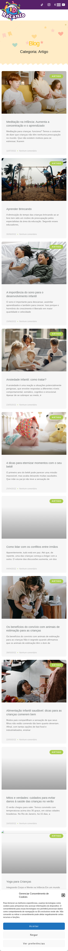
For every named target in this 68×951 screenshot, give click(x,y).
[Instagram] (49, 5)
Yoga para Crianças (18, 881)
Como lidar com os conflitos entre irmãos (32, 546)
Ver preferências (34, 943)
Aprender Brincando (19, 209)
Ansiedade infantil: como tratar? (26, 379)
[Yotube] (63, 5)
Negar (34, 935)
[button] (63, 895)
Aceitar (34, 926)
